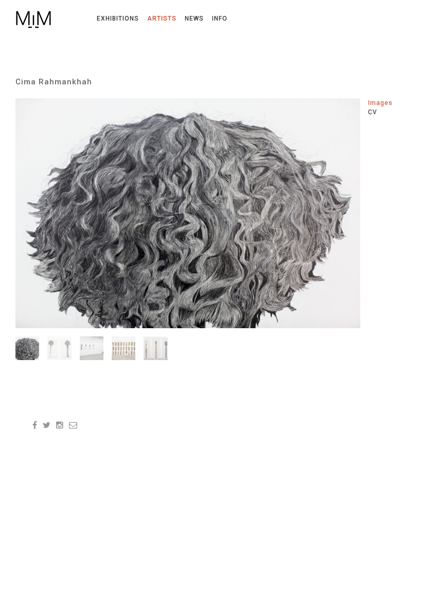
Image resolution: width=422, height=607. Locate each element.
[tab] (387, 103)
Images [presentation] (380, 102)
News (194, 18)
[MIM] (33, 19)
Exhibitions (118, 18)
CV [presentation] (372, 112)
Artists (162, 18)
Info (219, 18)
